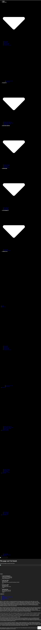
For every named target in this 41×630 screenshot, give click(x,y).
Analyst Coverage (7, 167)
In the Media (6, 208)
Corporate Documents (9, 385)
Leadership (6, 42)
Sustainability (6, 249)
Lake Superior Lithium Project (8, 427)
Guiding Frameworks (7, 250)
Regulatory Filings (7, 165)
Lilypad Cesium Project (7, 123)
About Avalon (6, 41)
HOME (3, 1)
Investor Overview (7, 164)
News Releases (6, 207)
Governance (8, 386)
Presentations (6, 166)
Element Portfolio (6, 43)
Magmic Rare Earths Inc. (8, 426)
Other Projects (6, 124)
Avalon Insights (6, 209)
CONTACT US (4, 251)
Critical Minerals (6, 44)
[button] (13, 279)
